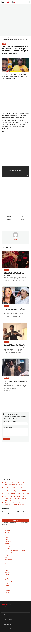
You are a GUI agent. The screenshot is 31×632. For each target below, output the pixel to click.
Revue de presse (9, 581)
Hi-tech (7, 558)
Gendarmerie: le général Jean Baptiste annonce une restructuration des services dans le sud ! (16, 498)
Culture (7, 543)
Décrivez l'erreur (7, 427)
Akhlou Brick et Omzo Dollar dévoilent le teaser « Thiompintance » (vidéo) (16, 483)
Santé (6, 583)
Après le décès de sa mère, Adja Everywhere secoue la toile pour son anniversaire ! (14, 273)
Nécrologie (8, 569)
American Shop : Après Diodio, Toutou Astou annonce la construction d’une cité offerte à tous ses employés (15, 309)
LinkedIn (22, 219)
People (4, 43)
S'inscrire (15, 520)
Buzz (6, 536)
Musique (7, 567)
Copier (22, 222)
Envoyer (7, 439)
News (6, 570)
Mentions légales (6, 624)
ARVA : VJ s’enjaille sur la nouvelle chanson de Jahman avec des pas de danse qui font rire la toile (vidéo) (14, 345)
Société (7, 585)
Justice (6, 561)
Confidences (8, 539)
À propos (3, 614)
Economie (7, 547)
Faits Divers (8, 554)
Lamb (6, 563)
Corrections (4, 622)
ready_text (8, 578)
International (8, 559)
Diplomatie (8, 545)
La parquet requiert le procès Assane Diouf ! (17, 493)
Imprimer (8, 226)
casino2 (7, 537)
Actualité (6, 269)
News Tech (8, 572)
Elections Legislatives (10, 552)
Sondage (7, 587)
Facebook (9, 216)
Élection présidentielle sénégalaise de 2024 (16, 550)
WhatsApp (9, 219)
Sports (7, 589)
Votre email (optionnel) (9, 421)
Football (7, 556)
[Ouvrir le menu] (2, 2)
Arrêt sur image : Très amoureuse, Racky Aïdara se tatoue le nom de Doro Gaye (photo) (15, 381)
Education (7, 548)
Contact (3, 617)
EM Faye (13, 56)
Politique (7, 576)
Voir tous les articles (15, 242)
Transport (7, 590)
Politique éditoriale (6, 619)
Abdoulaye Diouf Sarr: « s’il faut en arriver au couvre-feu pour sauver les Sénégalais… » (17, 503)
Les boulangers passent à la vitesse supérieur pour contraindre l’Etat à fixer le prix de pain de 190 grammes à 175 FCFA (16, 489)
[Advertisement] (15, 20)
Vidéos (7, 592)
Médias (7, 565)
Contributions (8, 541)
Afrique (7, 532)
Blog (6, 534)
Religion (7, 579)
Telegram (9, 223)
